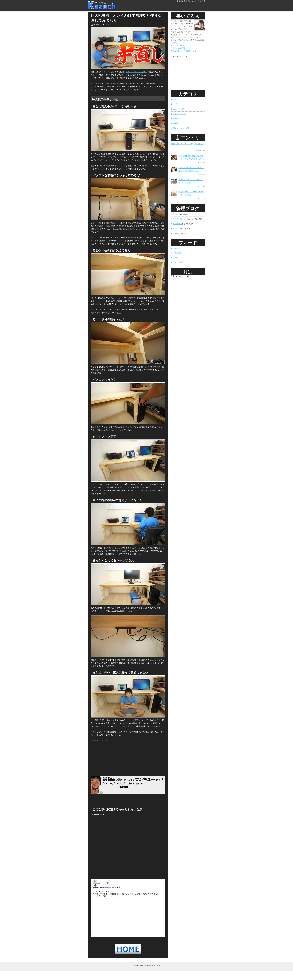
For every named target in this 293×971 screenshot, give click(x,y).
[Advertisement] (108, 756)
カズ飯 (174, 233)
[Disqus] (128, 848)
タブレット (176, 104)
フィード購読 (177, 262)
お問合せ (201, 1)
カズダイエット (178, 219)
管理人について (190, 1)
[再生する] (128, 48)
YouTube (175, 248)
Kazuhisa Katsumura (142, 965)
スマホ (175, 99)
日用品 (107, 25)
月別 (172, 276)
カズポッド (176, 224)
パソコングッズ (178, 114)
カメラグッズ (177, 109)
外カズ (174, 228)
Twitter (174, 257)
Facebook (176, 253)
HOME (180, 1)
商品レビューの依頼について (184, 51)
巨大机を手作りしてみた (136, 72)
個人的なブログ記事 (180, 128)
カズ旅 (174, 214)
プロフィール (177, 45)
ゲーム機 (175, 119)
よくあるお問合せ (179, 48)
